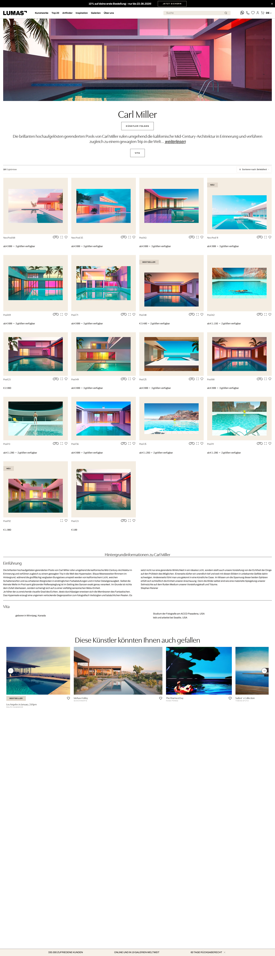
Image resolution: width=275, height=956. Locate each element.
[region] (137, 678)
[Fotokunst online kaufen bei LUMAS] (15, 13)
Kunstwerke (41, 13)
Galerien (96, 13)
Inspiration (82, 13)
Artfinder (67, 13)
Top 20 (55, 13)
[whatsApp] (242, 13)
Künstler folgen (137, 126)
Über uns (109, 13)
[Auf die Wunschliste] (66, 237)
